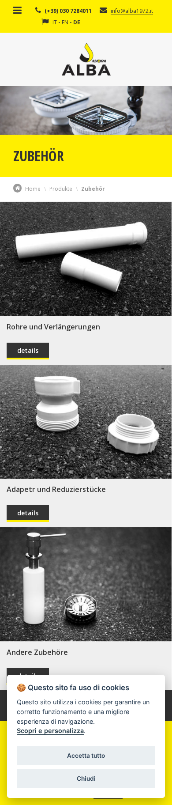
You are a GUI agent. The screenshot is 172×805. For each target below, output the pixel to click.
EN (65, 22)
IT (54, 22)
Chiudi (86, 778)
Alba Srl (86, 59)
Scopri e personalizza (50, 730)
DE (76, 22)
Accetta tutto (86, 755)
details (27, 350)
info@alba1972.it (132, 11)
